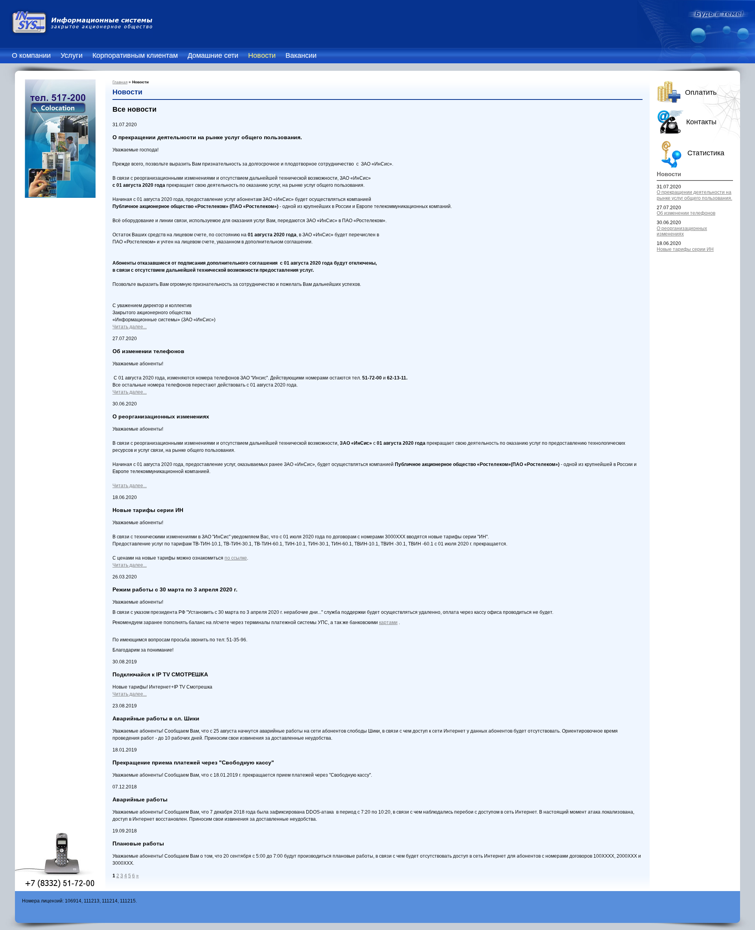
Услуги (72, 55)
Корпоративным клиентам (135, 55)
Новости (262, 55)
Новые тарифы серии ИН (685, 249)
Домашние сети (213, 55)
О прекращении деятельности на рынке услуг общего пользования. (694, 195)
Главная (119, 82)
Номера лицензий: (43, 901)
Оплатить (700, 92)
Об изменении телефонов (686, 213)
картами (388, 622)
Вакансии (301, 55)
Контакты (701, 122)
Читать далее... (129, 327)
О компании (31, 55)
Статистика (705, 153)
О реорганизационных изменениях (682, 231)
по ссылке (236, 558)
